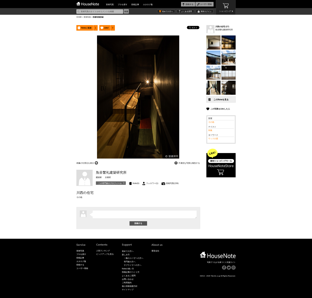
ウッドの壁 (213, 139)
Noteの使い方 (128, 269)
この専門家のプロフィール (110, 183)
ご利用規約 (127, 282)
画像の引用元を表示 (85, 163)
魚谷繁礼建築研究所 (224, 30)
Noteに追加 (86, 28)
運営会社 (155, 251)
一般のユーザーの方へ (133, 258)
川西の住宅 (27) (222, 26)
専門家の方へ (130, 262)
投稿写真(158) (172, 183)
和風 (210, 130)
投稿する (80, 265)
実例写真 (110, 4)
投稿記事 (135, 4)
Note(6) (136, 183)
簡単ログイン (206, 11)
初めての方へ (167, 11)
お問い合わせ (128, 279)
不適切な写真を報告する (189, 163)
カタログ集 (148, 4)
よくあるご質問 (129, 276)
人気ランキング (103, 251)
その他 (211, 122)
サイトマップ (128, 289)
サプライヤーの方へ (132, 265)
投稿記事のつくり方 (130, 272)
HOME (79, 17)
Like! (106, 28)
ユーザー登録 (82, 268)
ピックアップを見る (105, 254)
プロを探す (122, 4)
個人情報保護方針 (129, 286)
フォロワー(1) (152, 183)
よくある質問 (186, 11)
